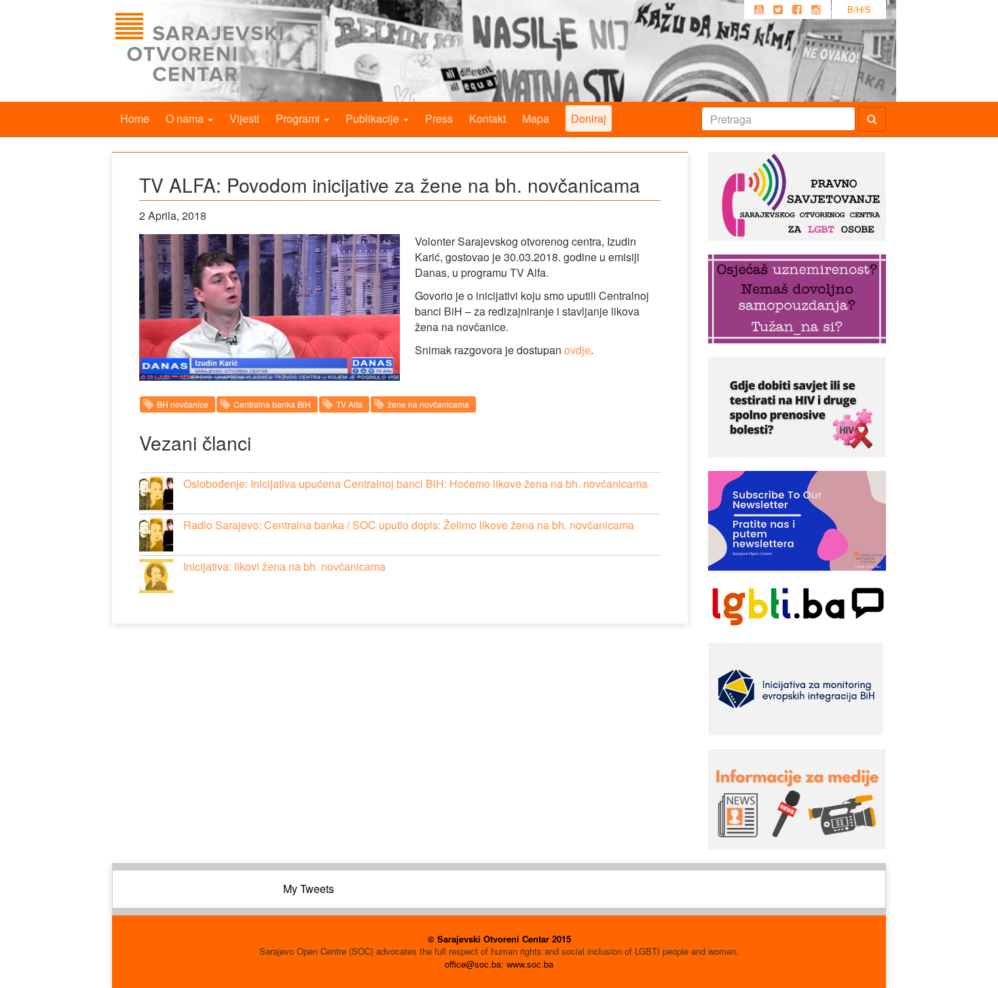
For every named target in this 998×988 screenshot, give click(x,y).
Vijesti (244, 118)
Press (439, 118)
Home (134, 118)
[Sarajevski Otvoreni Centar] (227, 51)
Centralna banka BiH (272, 404)
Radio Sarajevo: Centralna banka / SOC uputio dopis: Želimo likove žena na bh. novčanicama (408, 525)
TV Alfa (349, 404)
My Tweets (308, 888)
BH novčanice (182, 404)
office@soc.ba (473, 963)
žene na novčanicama (428, 404)
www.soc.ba (529, 963)
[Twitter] (778, 9)
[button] (156, 493)
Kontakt (487, 118)
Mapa (535, 118)
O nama (186, 118)
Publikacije (374, 118)
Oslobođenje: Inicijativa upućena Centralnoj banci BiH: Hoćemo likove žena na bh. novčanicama (415, 483)
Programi (299, 118)
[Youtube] (759, 9)
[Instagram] (816, 9)
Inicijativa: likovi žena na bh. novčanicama (284, 566)
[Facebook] (797, 9)
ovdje (577, 350)
